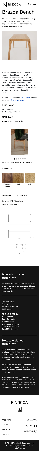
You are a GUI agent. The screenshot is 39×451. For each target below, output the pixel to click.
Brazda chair (25, 98)
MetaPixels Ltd (19, 448)
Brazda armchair (17, 100)
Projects (6, 425)
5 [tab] (22, 158)
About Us (6, 430)
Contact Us (7, 434)
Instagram (29, 431)
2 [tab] (16, 158)
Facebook (29, 426)
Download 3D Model (10, 204)
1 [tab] (14, 158)
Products (6, 420)
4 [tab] (20, 158)
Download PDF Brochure (12, 201)
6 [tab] (24, 158)
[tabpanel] (19, 142)
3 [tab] (18, 158)
